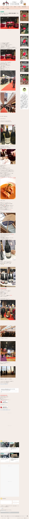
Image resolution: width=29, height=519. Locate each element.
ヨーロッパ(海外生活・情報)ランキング (5, 409)
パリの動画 (7, 8)
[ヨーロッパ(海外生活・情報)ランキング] (4, 408)
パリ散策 (3, 8)
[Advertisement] (9, 36)
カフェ (11, 6)
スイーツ (3, 6)
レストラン (7, 6)
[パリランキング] (4, 403)
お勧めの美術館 (24, 6)
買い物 (15, 6)
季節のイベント (2, 11)
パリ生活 (19, 6)
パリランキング (2, 404)
